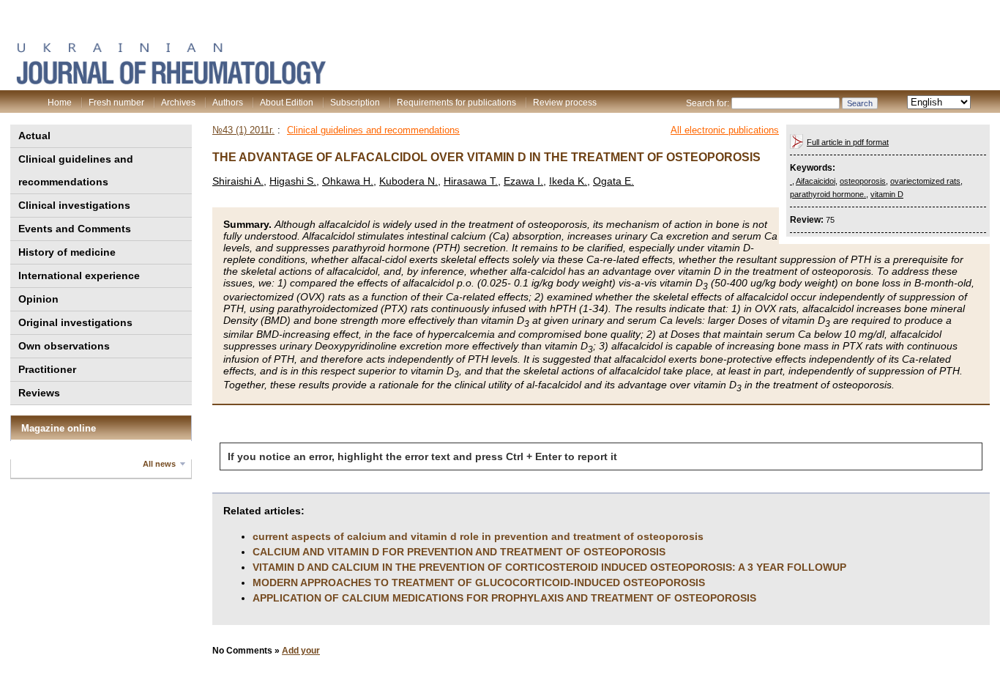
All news (159, 463)
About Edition (286, 102)
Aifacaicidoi (815, 181)
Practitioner (47, 369)
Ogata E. (613, 181)
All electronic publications (725, 130)
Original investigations (75, 322)
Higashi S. (292, 181)
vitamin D (886, 194)
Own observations (64, 346)
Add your (301, 651)
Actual (34, 135)
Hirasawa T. (471, 181)
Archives (178, 102)
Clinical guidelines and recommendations (75, 170)
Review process (565, 102)
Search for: (707, 103)
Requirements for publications (456, 102)
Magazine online (58, 428)
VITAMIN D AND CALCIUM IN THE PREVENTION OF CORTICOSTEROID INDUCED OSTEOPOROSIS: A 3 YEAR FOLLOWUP (549, 567)
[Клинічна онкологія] (171, 81)
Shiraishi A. (238, 181)
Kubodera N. (408, 181)
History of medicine (67, 252)
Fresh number (116, 102)
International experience (79, 275)
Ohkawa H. (347, 181)
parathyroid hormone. (828, 194)
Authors (227, 102)
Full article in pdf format (848, 142)
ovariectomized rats (925, 181)
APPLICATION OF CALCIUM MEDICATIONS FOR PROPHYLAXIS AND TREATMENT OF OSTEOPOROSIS (504, 598)
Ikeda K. (568, 181)
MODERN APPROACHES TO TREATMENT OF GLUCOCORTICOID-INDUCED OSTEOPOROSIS (479, 582)
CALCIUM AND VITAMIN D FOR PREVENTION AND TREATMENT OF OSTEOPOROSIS (459, 552)
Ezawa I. (523, 181)
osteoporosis (863, 181)
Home (60, 102)
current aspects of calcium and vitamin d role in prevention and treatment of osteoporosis (478, 536)
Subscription (355, 102)
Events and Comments (74, 228)
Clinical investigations (74, 205)
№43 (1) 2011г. (243, 130)
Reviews (39, 393)
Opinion (38, 299)
